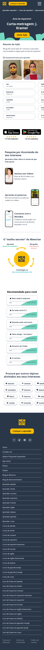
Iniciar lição (22, 35)
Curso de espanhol (26, 10)
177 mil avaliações (11, 139)
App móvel (6, 461)
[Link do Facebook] (14, 440)
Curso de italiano (8, 563)
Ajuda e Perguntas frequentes (13, 456)
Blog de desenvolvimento (12, 480)
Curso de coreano (9, 535)
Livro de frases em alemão (12, 581)
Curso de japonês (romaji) (12, 572)
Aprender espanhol (9, 10)
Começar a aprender (17, 4)
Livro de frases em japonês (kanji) (15, 628)
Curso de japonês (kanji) (11, 567)
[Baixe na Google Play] (31, 132)
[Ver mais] (39, 3)
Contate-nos (7, 452)
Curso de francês (8, 549)
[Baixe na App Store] (11, 132)
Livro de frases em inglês (12, 614)
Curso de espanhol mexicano (13, 544)
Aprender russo (8, 521)
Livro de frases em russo (11, 632)
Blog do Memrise (9, 475)
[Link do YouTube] (24, 440)
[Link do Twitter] (19, 440)
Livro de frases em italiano (12, 618)
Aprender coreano (9, 493)
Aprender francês (9, 503)
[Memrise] (4, 3)
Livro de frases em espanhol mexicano (17, 595)
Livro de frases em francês (12, 605)
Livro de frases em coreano (12, 591)
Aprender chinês (8, 489)
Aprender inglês (8, 507)
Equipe (5, 470)
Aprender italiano (9, 512)
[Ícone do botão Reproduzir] (13, 70)
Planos (5, 466)
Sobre (4, 447)
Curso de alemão (8, 526)
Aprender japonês (9, 517)
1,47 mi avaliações (31, 139)
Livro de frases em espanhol (13, 600)
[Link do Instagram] (30, 440)
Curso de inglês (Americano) (13, 558)
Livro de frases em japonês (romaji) (15, 623)
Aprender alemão (9, 484)
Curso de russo (8, 577)
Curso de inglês (8, 554)
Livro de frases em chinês (12, 586)
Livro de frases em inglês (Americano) (16, 609)
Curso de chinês (8, 530)
